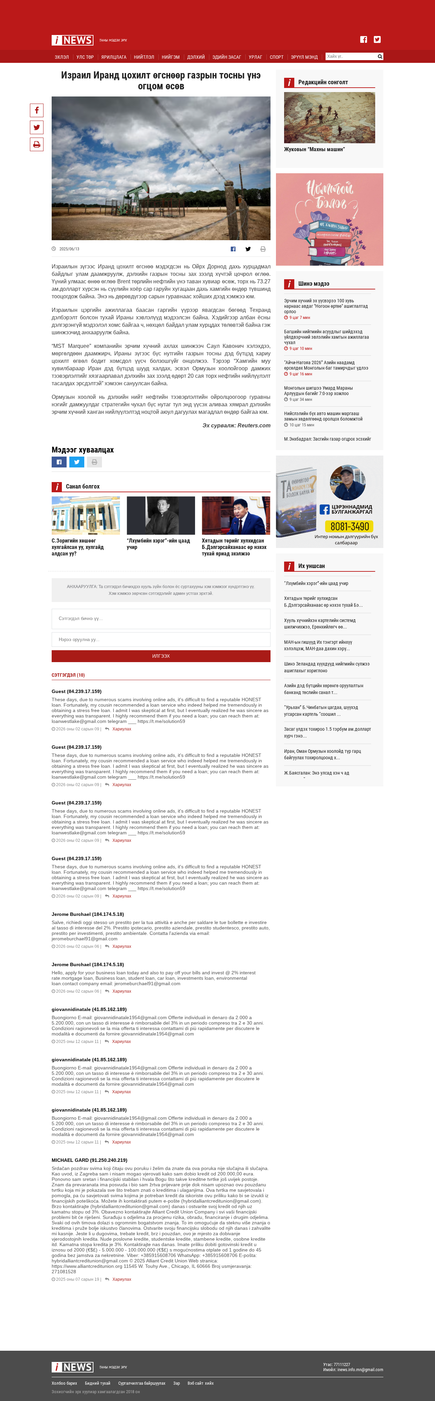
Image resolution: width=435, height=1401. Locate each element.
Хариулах (121, 729)
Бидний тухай (97, 1383)
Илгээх (161, 656)
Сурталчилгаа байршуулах (142, 1383)
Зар (176, 1383)
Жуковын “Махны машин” (314, 149)
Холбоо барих (64, 1383)
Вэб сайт (196, 1383)
